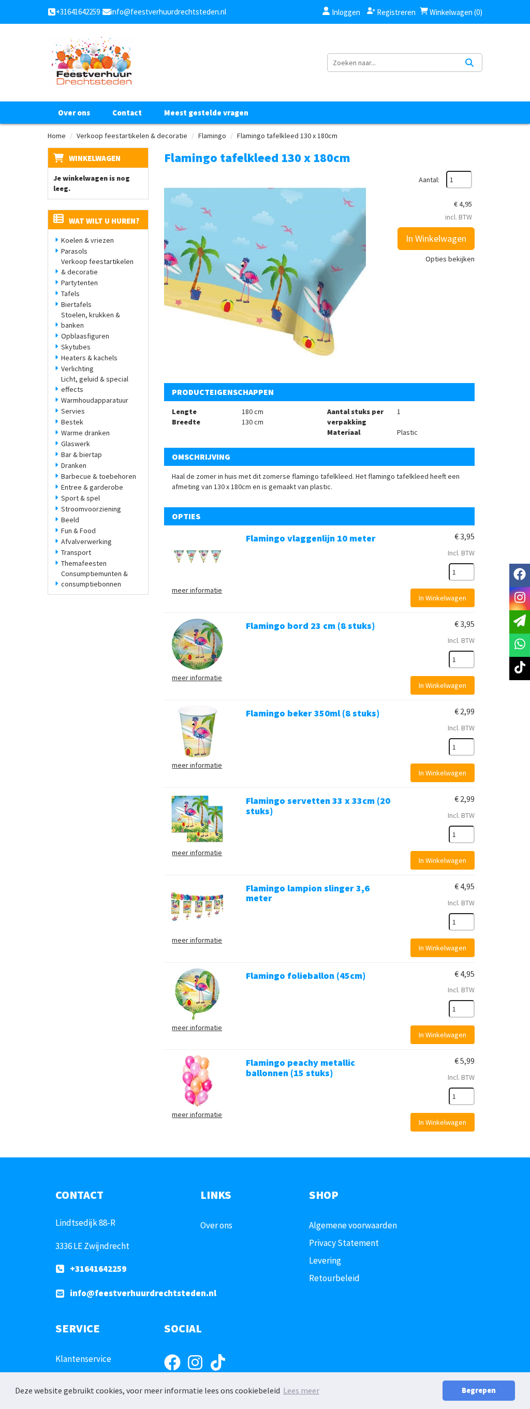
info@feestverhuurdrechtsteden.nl (143, 1293)
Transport (76, 552)
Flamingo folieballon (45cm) (305, 975)
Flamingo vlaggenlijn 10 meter (311, 538)
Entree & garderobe (92, 487)
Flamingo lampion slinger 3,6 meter (308, 893)
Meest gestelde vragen (206, 113)
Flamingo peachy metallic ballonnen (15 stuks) (300, 1067)
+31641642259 (98, 1268)
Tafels (70, 293)
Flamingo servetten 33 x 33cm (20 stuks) (318, 806)
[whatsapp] (519, 645)
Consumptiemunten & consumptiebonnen (94, 579)
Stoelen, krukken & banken (90, 320)
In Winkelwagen (436, 238)
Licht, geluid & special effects (94, 384)
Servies (73, 411)
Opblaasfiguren (85, 336)
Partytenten (79, 282)
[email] (519, 622)
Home (57, 135)
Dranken (73, 465)
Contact (127, 113)
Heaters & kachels (89, 357)
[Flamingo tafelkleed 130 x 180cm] (265, 272)
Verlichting (77, 368)
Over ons (74, 113)
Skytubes (76, 346)
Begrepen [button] (479, 1390)
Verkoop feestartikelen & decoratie (132, 135)
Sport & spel (80, 498)
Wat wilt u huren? (104, 221)
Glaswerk (75, 443)
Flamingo (212, 135)
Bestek (72, 422)
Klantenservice (83, 1358)
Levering (325, 1260)
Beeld (70, 519)
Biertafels (76, 304)
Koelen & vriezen (87, 240)
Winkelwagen (95, 158)
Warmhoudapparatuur (94, 400)
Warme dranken (85, 432)
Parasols (74, 251)
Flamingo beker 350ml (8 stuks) (312, 713)
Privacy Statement (344, 1243)
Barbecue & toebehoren (98, 476)
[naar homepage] (91, 62)
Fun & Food (78, 530)
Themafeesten (84, 563)
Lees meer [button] (301, 1390)
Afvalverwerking (86, 541)
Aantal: (429, 179)
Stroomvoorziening (91, 508)
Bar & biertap (81, 454)
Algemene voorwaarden (353, 1225)
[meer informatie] (197, 556)
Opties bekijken (450, 258)
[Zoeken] (469, 62)
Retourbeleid (334, 1278)
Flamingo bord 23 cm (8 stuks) (310, 626)
